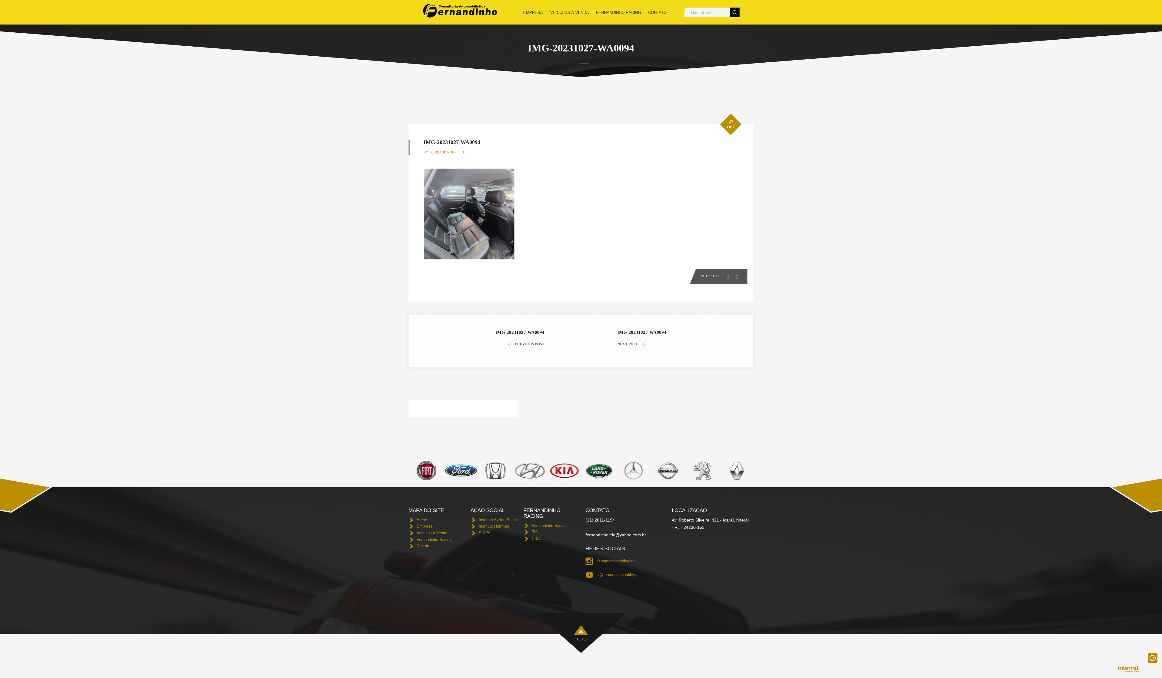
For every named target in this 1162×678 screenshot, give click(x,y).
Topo (581, 639)
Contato (657, 12)
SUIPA (485, 533)
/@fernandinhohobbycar (619, 574)
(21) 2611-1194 (600, 520)
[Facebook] (729, 275)
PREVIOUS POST (529, 344)
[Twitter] (738, 275)
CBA (536, 538)
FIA (535, 532)
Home (422, 520)
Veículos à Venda (569, 12)
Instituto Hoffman (494, 526)
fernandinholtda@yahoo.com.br (616, 534)
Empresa (533, 12)
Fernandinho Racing (618, 12)
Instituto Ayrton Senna (498, 520)
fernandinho (442, 152)
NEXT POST (627, 344)
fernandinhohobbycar (615, 561)
